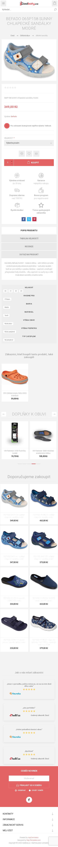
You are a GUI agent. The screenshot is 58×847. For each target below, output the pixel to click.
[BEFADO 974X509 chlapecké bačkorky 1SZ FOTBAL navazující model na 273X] (44, 623)
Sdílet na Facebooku (24, 219)
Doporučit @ (36, 154)
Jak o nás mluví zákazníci (29, 672)
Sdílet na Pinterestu (34, 219)
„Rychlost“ (29, 751)
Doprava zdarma (17, 194)
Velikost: (9, 138)
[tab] (29, 230)
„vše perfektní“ (29, 708)
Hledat (55, 9)
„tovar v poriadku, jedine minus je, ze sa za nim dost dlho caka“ (29, 685)
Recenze (29, 246)
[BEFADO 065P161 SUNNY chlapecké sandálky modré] (14, 540)
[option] (15, 441)
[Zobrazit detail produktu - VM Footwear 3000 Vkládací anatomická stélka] (43, 434)
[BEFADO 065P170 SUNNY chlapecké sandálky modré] (44, 540)
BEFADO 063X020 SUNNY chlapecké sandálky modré (43, 516)
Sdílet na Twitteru (29, 219)
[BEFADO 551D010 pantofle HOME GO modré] (14, 581)
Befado (14, 116)
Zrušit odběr (37, 790)
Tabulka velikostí (29, 238)
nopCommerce (33, 837)
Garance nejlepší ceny (22, 154)
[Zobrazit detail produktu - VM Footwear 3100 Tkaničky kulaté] (14, 434)
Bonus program (41, 194)
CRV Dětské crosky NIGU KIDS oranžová (14, 394)
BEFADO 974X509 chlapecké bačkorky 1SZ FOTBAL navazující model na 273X (44, 642)
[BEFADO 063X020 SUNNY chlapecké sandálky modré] (44, 498)
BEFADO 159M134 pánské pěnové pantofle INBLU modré (14, 641)
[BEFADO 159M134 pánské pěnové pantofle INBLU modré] (14, 623)
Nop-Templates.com (34, 840)
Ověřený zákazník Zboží (40, 715)
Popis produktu (29, 230)
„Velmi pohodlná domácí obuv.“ (29, 729)
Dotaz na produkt (29, 254)
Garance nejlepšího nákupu (41, 179)
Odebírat (22, 790)
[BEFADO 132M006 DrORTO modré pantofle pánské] (44, 581)
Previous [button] (3, 414)
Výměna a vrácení (17, 179)
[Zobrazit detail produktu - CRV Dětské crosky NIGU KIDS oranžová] (14, 377)
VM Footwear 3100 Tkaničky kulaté (15, 452)
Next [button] (54, 414)
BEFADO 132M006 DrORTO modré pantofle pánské (44, 599)
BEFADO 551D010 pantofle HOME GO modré (14, 599)
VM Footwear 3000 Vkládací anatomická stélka (43, 452)
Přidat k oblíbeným (29, 154)
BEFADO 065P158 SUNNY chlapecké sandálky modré (14, 516)
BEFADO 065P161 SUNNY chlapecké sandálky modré (14, 558)
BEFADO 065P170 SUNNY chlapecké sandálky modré (43, 558)
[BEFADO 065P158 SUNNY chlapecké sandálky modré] (14, 498)
